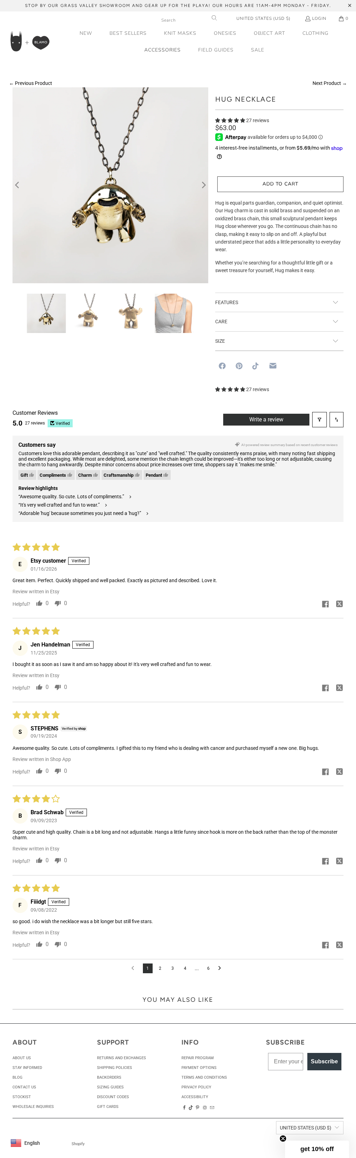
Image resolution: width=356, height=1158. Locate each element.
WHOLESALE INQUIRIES (33, 1106)
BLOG (18, 1077)
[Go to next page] (221, 968)
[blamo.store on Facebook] (184, 1107)
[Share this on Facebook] (222, 366)
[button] (269, 33)
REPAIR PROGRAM (197, 1058)
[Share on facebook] (325, 605)
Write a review (266, 419)
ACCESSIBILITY (194, 1097)
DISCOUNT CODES (113, 1097)
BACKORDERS (109, 1077)
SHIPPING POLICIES (114, 1067)
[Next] (203, 185)
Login (319, 18)
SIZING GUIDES (110, 1087)
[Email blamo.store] (212, 1107)
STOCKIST (22, 1097)
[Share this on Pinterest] (239, 366)
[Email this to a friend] (273, 365)
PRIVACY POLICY (196, 1087)
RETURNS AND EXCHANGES (121, 1058)
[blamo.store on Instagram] (205, 1107)
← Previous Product (30, 83)
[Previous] (17, 185)
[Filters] (319, 419)
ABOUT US (22, 1058)
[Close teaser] (283, 1138)
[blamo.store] (29, 41)
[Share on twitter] (339, 605)
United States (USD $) (263, 18)
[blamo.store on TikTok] (191, 1107)
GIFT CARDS (108, 1106)
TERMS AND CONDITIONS (204, 1077)
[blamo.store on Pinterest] (197, 1107)
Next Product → (330, 83)
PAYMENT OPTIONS (199, 1067)
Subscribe (324, 1061)
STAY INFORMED (27, 1067)
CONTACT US (24, 1087)
